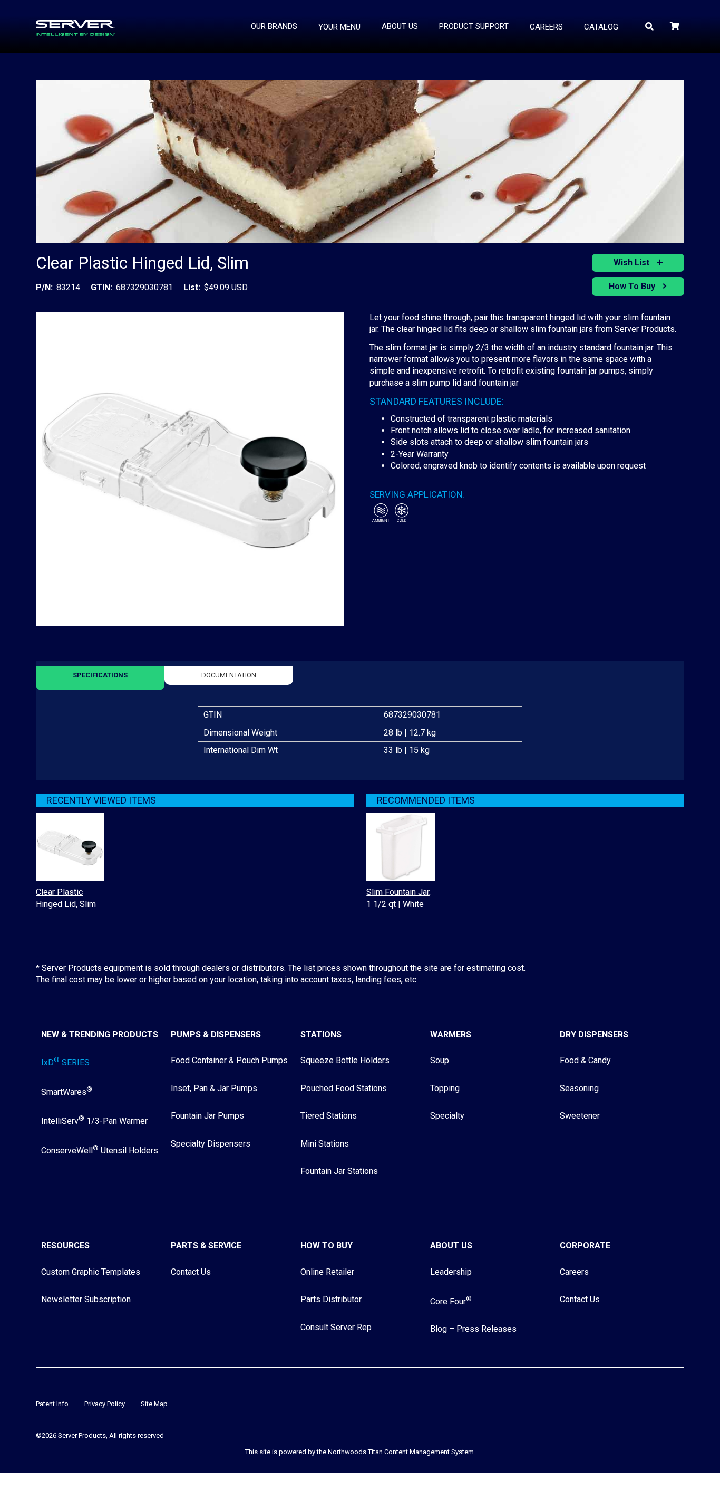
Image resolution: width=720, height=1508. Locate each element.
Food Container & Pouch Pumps (229, 1060)
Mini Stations (324, 1144)
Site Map (154, 1404)
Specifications (100, 675)
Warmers (450, 1034)
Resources (65, 1245)
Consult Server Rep (336, 1327)
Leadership (451, 1272)
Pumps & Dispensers (216, 1034)
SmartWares (66, 1092)
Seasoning (579, 1088)
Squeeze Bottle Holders (345, 1060)
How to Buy (326, 1245)
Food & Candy (585, 1060)
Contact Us (191, 1272)
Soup (439, 1060)
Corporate (585, 1245)
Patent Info (52, 1404)
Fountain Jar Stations (339, 1171)
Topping (445, 1088)
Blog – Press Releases (473, 1329)
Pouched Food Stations (343, 1088)
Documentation (228, 675)
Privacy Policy (104, 1404)
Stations (321, 1034)
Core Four (451, 1301)
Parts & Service (206, 1245)
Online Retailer (327, 1272)
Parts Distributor (331, 1299)
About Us (451, 1245)
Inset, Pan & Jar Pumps (214, 1088)
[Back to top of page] (666, 1483)
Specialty (447, 1116)
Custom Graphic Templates (90, 1272)
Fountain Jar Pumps (207, 1116)
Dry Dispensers (594, 1034)
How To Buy (633, 286)
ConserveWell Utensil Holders (99, 1151)
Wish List (632, 262)
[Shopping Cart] (676, 26)
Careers (574, 1272)
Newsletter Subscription (86, 1299)
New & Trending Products (99, 1034)
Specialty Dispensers (210, 1144)
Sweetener (580, 1116)
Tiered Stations (328, 1116)
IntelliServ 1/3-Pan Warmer (94, 1121)
